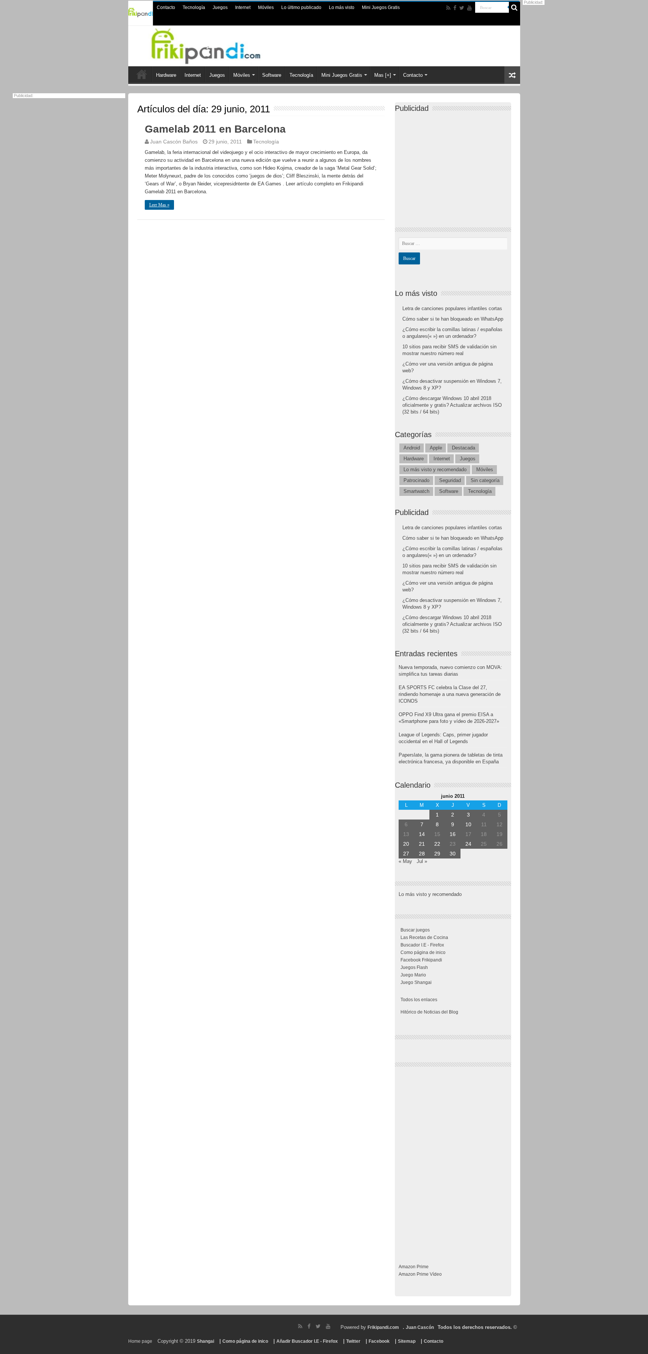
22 (437, 844)
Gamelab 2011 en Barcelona (215, 129)
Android (412, 448)
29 (437, 854)
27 (406, 854)
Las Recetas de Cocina (424, 937)
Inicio (142, 74)
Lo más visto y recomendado (435, 469)
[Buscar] (514, 7)
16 (453, 834)
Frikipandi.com (383, 1327)
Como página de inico (423, 952)
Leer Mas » (159, 205)
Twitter (353, 1341)
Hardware (166, 75)
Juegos (220, 7)
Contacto (166, 7)
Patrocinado (416, 480)
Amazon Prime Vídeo (420, 1274)
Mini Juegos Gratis (381, 7)
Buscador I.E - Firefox (422, 945)
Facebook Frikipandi (421, 960)
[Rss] (448, 7)
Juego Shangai (416, 982)
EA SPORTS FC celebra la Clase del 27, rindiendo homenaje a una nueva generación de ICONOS (450, 694)
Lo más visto (341, 7)
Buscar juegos (415, 930)
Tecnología (194, 7)
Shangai (205, 1341)
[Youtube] (469, 7)
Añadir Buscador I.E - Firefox (307, 1341)
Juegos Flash (414, 967)
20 (406, 844)
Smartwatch (416, 491)
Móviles (266, 7)
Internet (242, 7)
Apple (436, 448)
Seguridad (450, 480)
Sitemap (407, 1341)
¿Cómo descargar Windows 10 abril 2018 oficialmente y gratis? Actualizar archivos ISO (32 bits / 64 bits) (452, 405)
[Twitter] (462, 7)
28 (422, 854)
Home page (140, 1341)
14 (422, 834)
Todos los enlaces (418, 999)
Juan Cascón (420, 1327)
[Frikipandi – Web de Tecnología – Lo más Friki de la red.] (215, 45)
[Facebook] (455, 7)
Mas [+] (382, 75)
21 (422, 844)
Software (271, 75)
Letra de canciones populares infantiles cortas (452, 308)
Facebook (379, 1341)
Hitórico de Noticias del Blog (429, 1012)
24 (468, 844)
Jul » (422, 861)
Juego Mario (413, 975)
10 (468, 824)
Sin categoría (485, 480)
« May (405, 861)
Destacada (463, 448)
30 (453, 854)
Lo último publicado (301, 7)
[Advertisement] (455, 163)
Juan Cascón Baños (174, 142)
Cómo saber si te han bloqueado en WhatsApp (452, 319)
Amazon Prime (414, 1266)
